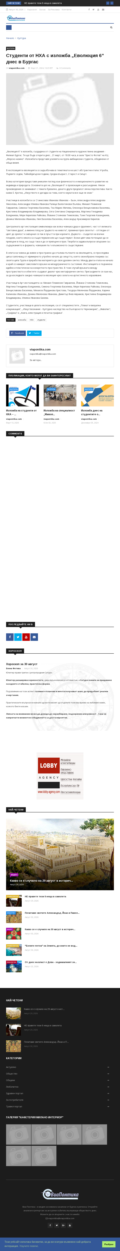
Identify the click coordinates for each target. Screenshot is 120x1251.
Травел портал (12, 896)
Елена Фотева (13, 668)
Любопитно (11, 962)
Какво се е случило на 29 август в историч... (41, 880)
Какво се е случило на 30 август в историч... (50, 929)
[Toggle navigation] (9, 27)
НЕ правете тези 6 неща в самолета (43, 3)
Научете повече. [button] (29, 1246)
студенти (41, 320)
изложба (22, 320)
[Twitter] (93, 9)
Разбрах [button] (108, 1244)
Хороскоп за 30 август (22, 664)
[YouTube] (69, 1225)
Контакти (66, 9)
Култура (21, 38)
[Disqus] (60, 479)
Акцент (14, 875)
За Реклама (54, 9)
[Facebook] (89, 9)
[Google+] (63, 1225)
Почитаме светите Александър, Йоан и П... (46, 1042)
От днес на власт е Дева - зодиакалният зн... (51, 962)
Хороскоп (32, 9)
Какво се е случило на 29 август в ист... (44, 1009)
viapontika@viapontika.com (43, 353)
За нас (42, 9)
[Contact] (103, 9)
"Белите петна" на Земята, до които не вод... (51, 946)
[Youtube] (98, 9)
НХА (32, 320)
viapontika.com (17, 68)
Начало (10, 38)
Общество (11, 913)
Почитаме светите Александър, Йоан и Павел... (52, 913)
